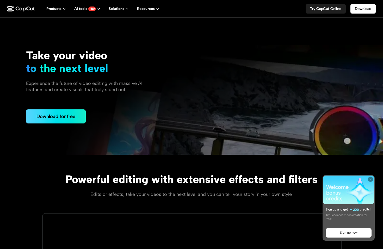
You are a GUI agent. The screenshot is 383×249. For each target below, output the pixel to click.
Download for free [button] (55, 116)
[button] (326, 9)
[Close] (370, 179)
